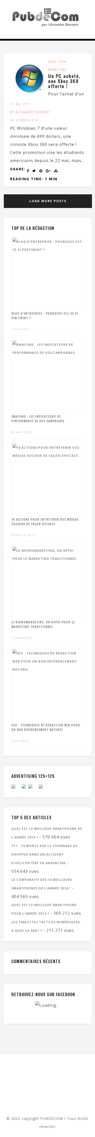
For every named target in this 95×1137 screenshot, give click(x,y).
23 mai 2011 (20, 104)
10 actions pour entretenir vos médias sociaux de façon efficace (45, 521)
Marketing (57, 69)
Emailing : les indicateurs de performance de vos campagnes (38, 418)
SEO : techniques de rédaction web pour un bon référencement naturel (45, 727)
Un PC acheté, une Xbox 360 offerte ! (64, 81)
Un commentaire (24, 120)
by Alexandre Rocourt (30, 112)
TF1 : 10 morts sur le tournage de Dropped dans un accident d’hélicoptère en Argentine (44, 854)
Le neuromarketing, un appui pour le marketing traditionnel (43, 624)
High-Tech (57, 61)
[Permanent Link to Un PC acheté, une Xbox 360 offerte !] (29, 96)
